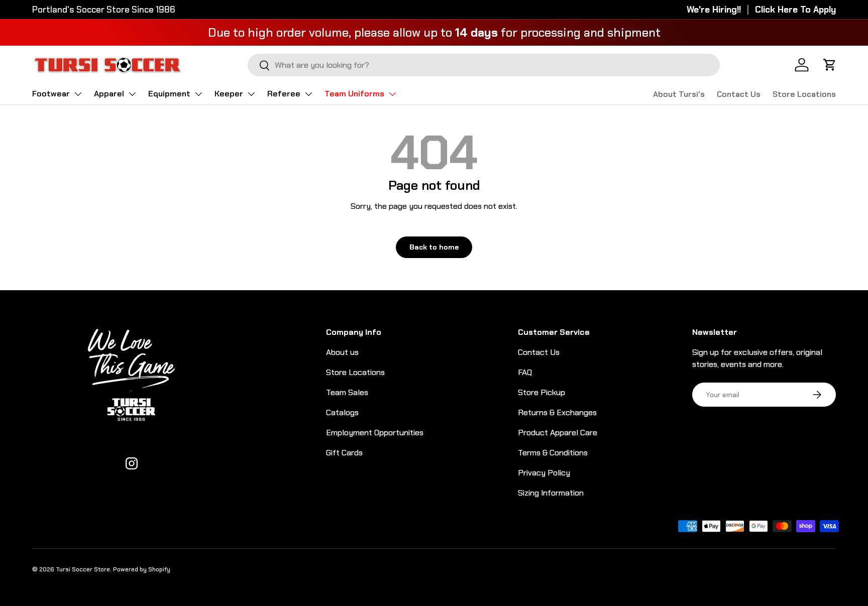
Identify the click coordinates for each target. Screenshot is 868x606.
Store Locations (804, 94)
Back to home (434, 247)
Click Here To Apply (795, 9)
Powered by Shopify (141, 569)
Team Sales (347, 392)
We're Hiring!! (714, 9)
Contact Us (739, 94)
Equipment (169, 93)
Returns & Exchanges (557, 412)
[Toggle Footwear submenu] (78, 94)
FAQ (525, 372)
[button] (830, 65)
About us (342, 352)
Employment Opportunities (374, 432)
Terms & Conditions (553, 452)
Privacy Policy (544, 472)
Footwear (51, 93)
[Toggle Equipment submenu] (198, 94)
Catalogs (342, 412)
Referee (283, 93)
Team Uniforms (354, 93)
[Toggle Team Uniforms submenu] (392, 94)
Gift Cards (344, 452)
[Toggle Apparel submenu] (132, 94)
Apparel (109, 93)
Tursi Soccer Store (83, 569)
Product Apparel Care (557, 432)
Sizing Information (551, 493)
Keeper (228, 93)
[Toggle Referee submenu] (308, 94)
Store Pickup (541, 392)
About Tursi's (679, 94)
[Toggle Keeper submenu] (251, 94)
